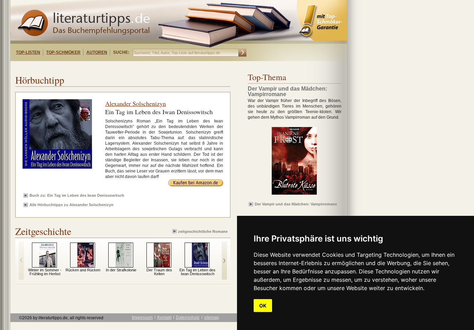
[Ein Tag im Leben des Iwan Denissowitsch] (200, 265)
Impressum (142, 317)
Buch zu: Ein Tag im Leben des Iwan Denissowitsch (76, 195)
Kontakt (164, 317)
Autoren (96, 52)
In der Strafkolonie (121, 270)
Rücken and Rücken (83, 270)
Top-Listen (28, 52)
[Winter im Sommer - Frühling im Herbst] (47, 265)
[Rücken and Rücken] (85, 265)
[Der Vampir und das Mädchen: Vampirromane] (294, 195)
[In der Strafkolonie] (124, 265)
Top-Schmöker (63, 52)
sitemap (211, 317)
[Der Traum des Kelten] (162, 265)
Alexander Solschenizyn (135, 103)
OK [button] (262, 305)
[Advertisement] (100, 67)
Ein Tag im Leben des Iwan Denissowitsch (197, 272)
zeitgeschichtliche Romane (203, 231)
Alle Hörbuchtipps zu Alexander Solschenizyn (71, 205)
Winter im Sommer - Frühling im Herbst (44, 272)
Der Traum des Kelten (159, 272)
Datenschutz (188, 317)
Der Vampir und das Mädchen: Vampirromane (296, 204)
